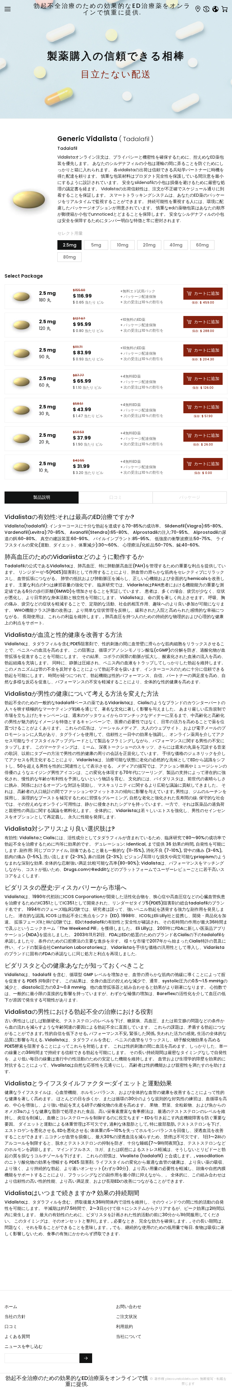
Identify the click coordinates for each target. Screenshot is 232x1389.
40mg (175, 245)
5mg (96, 245)
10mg (122, 245)
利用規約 (124, 1326)
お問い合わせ (128, 1307)
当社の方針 (15, 1316)
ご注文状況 (126, 1316)
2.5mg (69, 245)
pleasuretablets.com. (181, 1378)
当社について (128, 1336)
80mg (69, 257)
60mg (202, 245)
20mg (149, 245)
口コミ (11, 1326)
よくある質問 (17, 1336)
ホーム (11, 1307)
